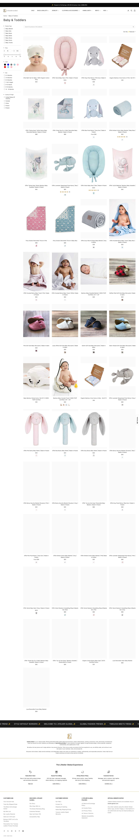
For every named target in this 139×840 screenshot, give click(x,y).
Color (6, 61)
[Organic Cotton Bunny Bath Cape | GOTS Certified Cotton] (94, 639)
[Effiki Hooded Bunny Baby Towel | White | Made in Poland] (65, 271)
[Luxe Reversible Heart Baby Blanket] (122, 639)
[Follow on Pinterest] (19, 831)
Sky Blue (66, 405)
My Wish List (7, 811)
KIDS (104, 10)
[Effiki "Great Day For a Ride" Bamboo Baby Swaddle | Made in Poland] (36, 639)
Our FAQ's (58, 801)
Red (122, 300)
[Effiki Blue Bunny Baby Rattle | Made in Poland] (65, 429)
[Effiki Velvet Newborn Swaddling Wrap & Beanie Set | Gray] (122, 586)
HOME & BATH (87, 10)
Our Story (32, 803)
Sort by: (128, 31)
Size (6, 72)
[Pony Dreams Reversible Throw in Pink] (36, 219)
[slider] (4, 54)
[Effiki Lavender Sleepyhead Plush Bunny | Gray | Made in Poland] (122, 376)
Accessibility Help (35, 816)
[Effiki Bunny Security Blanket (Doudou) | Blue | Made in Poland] (122, 429)
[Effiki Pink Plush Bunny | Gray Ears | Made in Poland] (36, 534)
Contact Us (59, 804)
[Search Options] (134, 26)
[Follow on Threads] (15, 831)
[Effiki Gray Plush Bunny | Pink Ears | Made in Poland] (94, 56)
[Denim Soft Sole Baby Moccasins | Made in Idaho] (94, 324)
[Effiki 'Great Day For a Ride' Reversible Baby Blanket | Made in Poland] (65, 108)
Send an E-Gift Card (9, 816)
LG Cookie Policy (87, 808)
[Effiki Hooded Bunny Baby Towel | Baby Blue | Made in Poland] (122, 219)
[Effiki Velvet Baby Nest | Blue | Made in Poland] (94, 164)
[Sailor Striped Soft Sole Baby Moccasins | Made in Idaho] (122, 324)
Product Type (8, 26)
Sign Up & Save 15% (35, 814)
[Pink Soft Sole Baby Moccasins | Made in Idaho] (36, 324)
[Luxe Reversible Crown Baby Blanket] (36, 687)
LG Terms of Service (87, 813)
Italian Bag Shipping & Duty (63, 809)
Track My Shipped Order (10, 804)
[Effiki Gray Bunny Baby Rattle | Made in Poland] (94, 429)
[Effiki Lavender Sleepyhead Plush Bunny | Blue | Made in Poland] (65, 163)
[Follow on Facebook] (4, 831)
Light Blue (65, 246)
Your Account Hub (8, 801)
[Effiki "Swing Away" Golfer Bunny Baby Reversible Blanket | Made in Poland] (36, 108)
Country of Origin (9, 94)
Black (61, 405)
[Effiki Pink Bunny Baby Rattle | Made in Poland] (36, 429)
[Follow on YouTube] (23, 831)
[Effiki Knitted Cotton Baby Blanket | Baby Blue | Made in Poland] (122, 108)
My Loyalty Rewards (9, 814)
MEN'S (97, 10)
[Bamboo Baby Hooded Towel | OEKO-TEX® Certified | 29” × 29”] (65, 376)
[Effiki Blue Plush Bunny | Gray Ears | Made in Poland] (94, 108)
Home (5, 16)
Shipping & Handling (61, 807)
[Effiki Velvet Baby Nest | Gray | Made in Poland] (36, 586)
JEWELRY (55, 10)
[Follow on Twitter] (8, 831)
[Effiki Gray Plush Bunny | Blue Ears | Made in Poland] (122, 481)
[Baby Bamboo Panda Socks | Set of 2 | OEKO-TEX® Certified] (36, 376)
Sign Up (30, 783)
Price (6, 48)
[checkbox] (12, 28)
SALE (32, 10)
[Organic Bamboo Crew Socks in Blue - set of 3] (94, 376)
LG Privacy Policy (87, 810)
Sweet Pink (64, 405)
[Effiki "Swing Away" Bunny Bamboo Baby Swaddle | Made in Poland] (36, 164)
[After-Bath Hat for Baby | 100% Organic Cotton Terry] (36, 56)
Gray (94, 85)
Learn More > (56, 783)
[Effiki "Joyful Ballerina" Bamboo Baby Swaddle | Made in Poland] (122, 164)
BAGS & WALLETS (42, 10)
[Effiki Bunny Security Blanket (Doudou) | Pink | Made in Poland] (36, 481)
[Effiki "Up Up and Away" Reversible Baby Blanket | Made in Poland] (94, 481)
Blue (94, 137)
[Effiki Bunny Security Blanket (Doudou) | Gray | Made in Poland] (65, 481)
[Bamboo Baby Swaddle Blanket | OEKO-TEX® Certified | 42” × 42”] (94, 271)
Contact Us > (108, 783)
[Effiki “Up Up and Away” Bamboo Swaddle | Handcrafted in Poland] (65, 639)
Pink (65, 83)
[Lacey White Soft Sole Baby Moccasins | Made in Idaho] (65, 324)
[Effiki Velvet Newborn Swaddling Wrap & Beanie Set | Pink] (94, 586)
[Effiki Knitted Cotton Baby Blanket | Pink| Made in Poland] (94, 534)
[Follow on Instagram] (11, 831)
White (65, 300)
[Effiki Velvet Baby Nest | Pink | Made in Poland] (65, 56)
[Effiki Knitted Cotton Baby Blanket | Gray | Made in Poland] (65, 534)
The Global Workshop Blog (37, 809)
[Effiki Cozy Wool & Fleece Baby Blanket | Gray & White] (94, 218)
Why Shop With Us (35, 806)
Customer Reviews (35, 811)
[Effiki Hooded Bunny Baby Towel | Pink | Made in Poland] (36, 271)
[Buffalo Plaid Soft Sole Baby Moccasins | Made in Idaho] (122, 271)
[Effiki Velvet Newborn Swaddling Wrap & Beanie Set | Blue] (65, 586)
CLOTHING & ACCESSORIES (70, 10)
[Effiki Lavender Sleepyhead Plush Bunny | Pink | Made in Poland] (122, 534)
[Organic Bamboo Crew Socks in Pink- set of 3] (122, 56)
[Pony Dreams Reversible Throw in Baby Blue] (65, 219)
